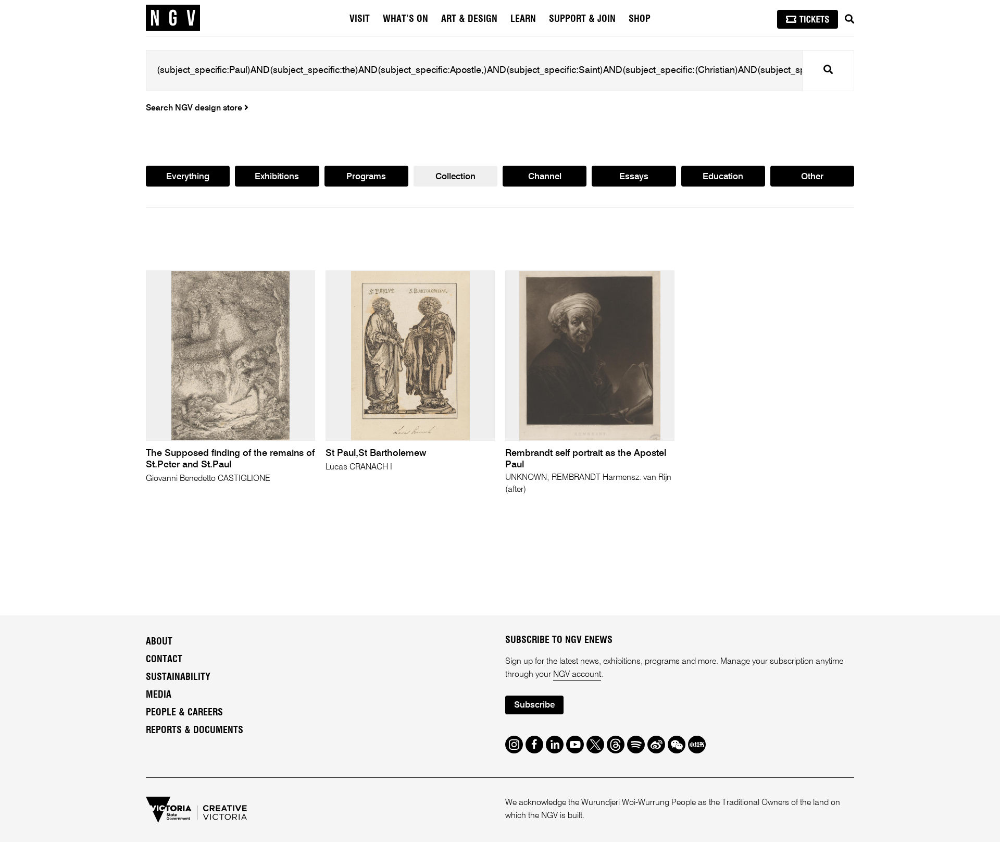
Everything (187, 176)
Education (723, 176)
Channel (544, 176)
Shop (640, 19)
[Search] (849, 19)
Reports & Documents (194, 730)
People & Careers (184, 712)
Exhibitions (277, 176)
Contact (164, 659)
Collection (455, 176)
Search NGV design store (195, 108)
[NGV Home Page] (173, 18)
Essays (633, 176)
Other (812, 176)
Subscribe (534, 705)
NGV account (577, 675)
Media (158, 695)
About (159, 642)
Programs (366, 176)
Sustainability (178, 677)
